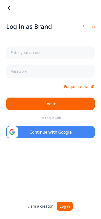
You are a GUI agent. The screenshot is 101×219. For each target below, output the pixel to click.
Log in (65, 206)
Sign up (89, 26)
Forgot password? (79, 86)
